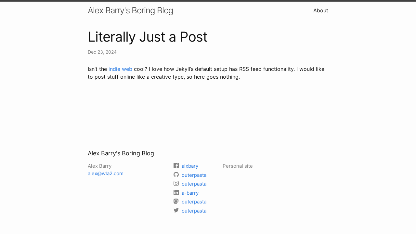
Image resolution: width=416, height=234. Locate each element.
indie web (120, 69)
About (320, 10)
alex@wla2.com (106, 173)
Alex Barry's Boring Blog (130, 10)
